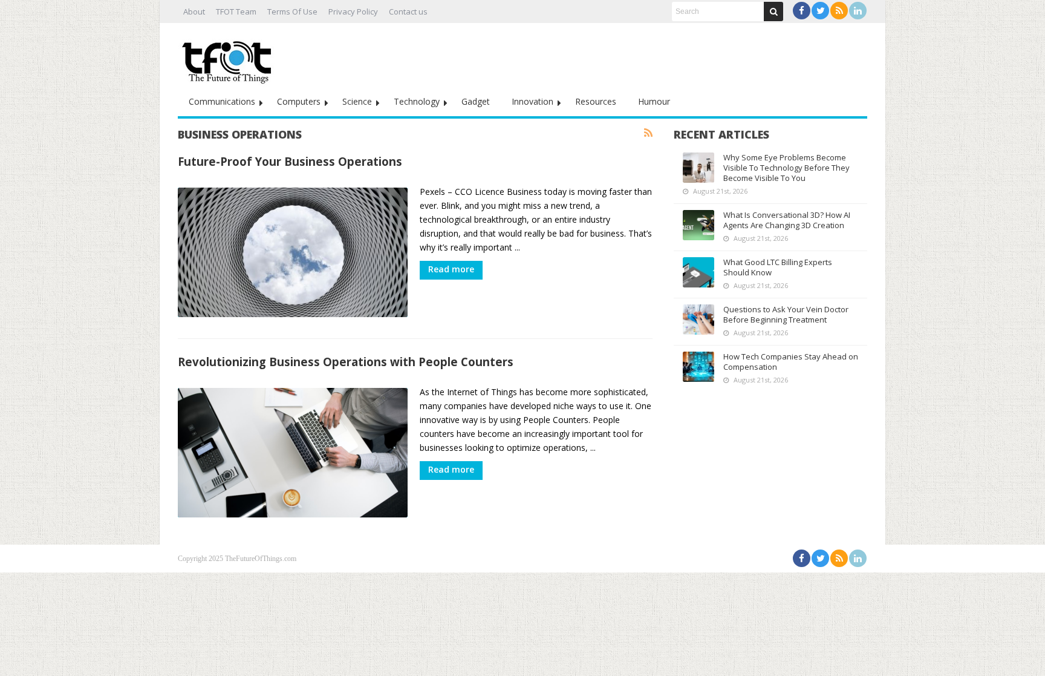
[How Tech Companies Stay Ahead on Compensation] (698, 367)
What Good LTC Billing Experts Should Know (777, 267)
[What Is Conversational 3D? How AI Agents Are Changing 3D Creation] (698, 225)
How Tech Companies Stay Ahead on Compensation (790, 361)
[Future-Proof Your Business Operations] (293, 252)
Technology (417, 101)
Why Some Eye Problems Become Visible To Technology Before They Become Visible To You (786, 167)
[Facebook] (801, 10)
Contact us (408, 11)
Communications (222, 101)
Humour (654, 101)
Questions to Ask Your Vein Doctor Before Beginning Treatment (785, 314)
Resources (595, 101)
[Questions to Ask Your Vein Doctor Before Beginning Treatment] (698, 319)
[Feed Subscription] (648, 133)
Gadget (475, 101)
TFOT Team (236, 11)
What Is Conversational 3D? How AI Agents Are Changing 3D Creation (786, 220)
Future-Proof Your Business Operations (290, 161)
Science (357, 101)
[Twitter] (820, 10)
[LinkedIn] (857, 10)
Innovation (532, 101)
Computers (299, 101)
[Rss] (839, 10)
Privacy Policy (353, 11)
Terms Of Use (292, 11)
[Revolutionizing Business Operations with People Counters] (293, 452)
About (194, 11)
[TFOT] (229, 58)
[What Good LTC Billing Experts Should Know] (698, 272)
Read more (451, 269)
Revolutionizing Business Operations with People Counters (345, 361)
